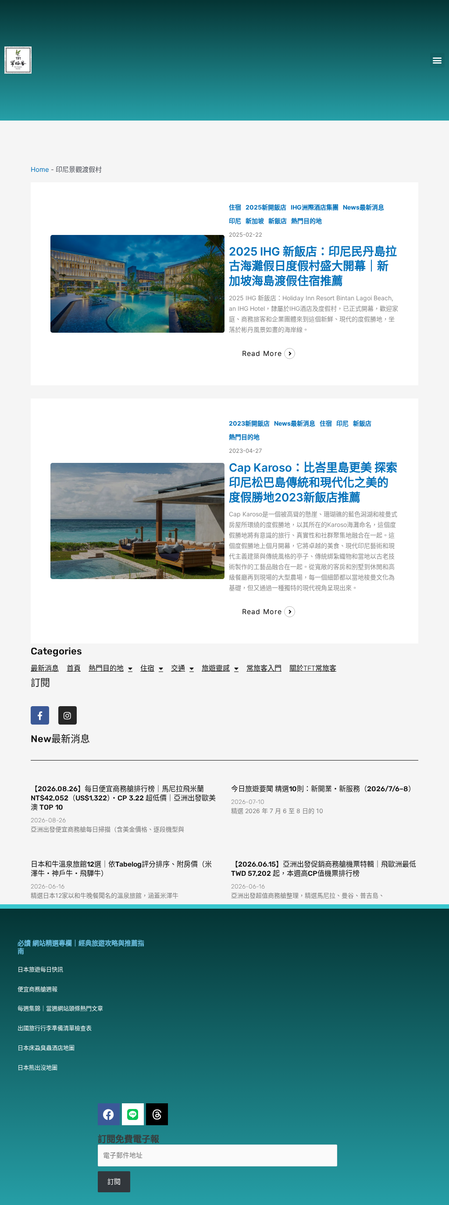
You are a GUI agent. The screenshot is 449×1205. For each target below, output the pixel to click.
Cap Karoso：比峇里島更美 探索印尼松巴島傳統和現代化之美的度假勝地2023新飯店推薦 (313, 482)
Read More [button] (262, 353)
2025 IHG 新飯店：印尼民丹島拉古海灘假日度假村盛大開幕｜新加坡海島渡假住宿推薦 (313, 266)
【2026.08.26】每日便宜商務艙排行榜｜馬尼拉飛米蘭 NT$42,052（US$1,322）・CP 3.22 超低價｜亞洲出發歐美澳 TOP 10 (123, 798)
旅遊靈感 (216, 668)
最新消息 (45, 668)
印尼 (235, 220)
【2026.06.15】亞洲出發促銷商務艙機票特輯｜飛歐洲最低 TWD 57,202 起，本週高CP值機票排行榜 (323, 869)
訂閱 (114, 1181)
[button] (437, 60)
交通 (178, 668)
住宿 (235, 207)
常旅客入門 (264, 668)
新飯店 (277, 220)
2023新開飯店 (249, 423)
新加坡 (255, 220)
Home (40, 169)
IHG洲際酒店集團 (315, 207)
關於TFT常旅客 (312, 668)
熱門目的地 (306, 220)
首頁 (74, 668)
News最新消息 (363, 207)
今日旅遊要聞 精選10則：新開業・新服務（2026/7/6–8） (323, 789)
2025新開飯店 (266, 207)
